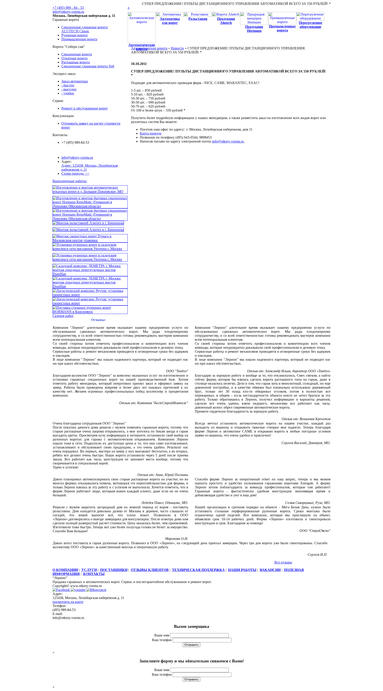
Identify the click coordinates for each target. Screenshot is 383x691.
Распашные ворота (75, 62)
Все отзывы (283, 562)
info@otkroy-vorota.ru (68, 12)
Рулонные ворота (74, 35)
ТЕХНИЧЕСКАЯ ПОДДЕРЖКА (198, 570)
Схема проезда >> (75, 173)
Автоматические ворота (149, 48)
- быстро (67, 85)
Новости (177, 48)
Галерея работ (63, 316)
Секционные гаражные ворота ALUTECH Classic (84, 29)
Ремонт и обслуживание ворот (84, 108)
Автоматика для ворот (170, 21)
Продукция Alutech (226, 21)
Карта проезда (150, 133)
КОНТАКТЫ (94, 574)
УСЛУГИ (89, 570)
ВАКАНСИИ (270, 570)
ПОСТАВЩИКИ (113, 570)
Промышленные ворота (79, 39)
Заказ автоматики (74, 81)
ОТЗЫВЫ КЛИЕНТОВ (150, 570)
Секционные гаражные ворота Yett (87, 66)
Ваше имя (161, 635)
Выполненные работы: (70, 181)
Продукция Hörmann (254, 29)
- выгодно (68, 89)
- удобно (67, 93)
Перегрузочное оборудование (310, 25)
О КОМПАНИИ (65, 570)
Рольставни (197, 19)
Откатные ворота (74, 58)
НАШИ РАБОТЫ (242, 570)
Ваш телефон (162, 640)
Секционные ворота (76, 54)
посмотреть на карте (68, 602)
